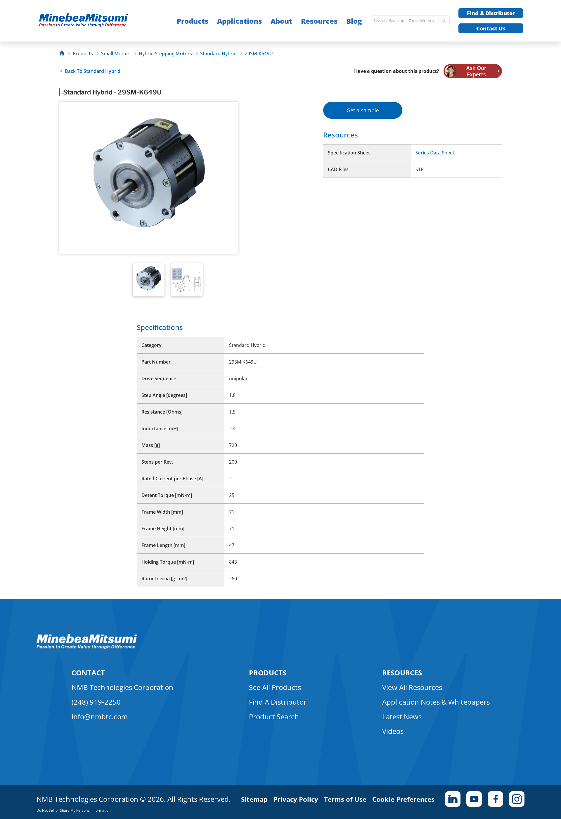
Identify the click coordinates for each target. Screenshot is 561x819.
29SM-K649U (259, 53)
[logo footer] (87, 647)
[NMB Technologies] (63, 53)
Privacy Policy (295, 799)
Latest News (402, 716)
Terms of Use (345, 799)
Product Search (274, 716)
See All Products (275, 687)
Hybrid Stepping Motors (165, 53)
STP (419, 169)
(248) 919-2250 (96, 702)
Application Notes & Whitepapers (436, 702)
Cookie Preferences (403, 799)
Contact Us (490, 28)
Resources (319, 21)
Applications (239, 21)
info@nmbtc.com (100, 716)
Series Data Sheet (434, 152)
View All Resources (412, 687)
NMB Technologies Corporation (122, 687)
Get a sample (363, 110)
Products (192, 21)
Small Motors (116, 53)
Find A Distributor (491, 13)
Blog (354, 21)
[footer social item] (452, 799)
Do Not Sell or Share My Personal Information (73, 810)
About (281, 21)
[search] (444, 21)
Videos (393, 731)
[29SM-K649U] (95, 21)
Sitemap (254, 799)
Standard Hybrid (218, 53)
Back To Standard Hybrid (92, 71)
